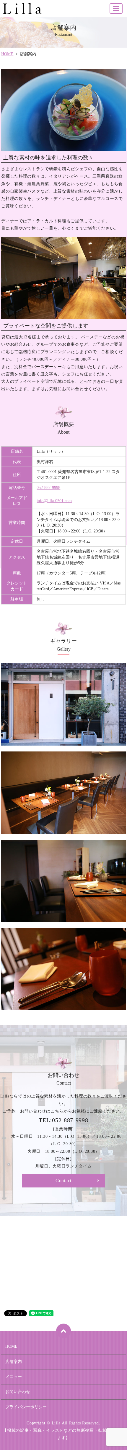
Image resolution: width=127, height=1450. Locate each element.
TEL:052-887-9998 (63, 1120)
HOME (7, 54)
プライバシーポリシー (26, 1407)
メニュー (13, 1376)
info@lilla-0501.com (54, 501)
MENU (116, 8)
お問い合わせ (17, 1391)
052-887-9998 (48, 487)
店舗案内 (13, 1361)
